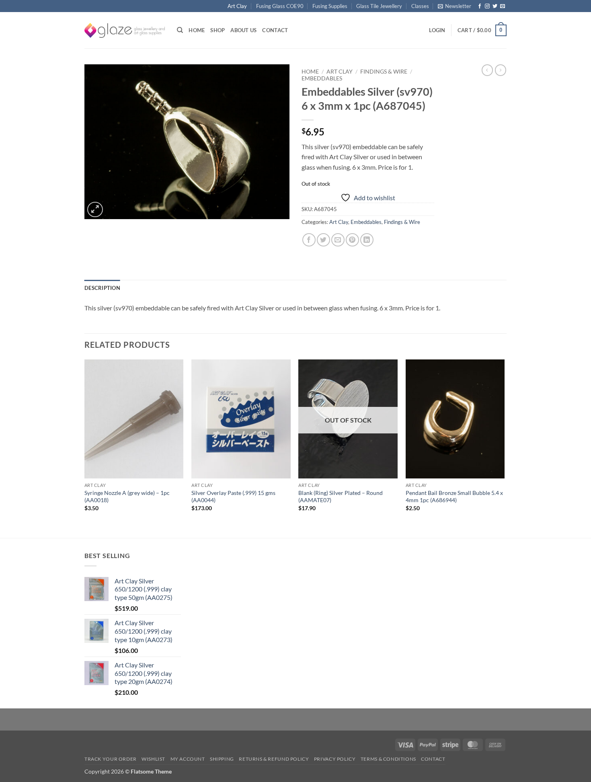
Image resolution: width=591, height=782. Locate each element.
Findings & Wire (383, 71)
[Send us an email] (502, 6)
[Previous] (85, 448)
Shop (217, 30)
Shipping (222, 759)
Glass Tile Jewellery (379, 6)
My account (187, 759)
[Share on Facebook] (309, 239)
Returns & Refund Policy (274, 759)
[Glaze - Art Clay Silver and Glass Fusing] (124, 30)
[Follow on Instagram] (487, 6)
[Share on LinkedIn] (366, 239)
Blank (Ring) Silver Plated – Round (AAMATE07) (340, 496)
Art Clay (237, 6)
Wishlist (153, 759)
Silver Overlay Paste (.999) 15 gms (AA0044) (233, 496)
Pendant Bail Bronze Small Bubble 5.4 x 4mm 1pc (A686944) (454, 496)
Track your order (110, 759)
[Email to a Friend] (338, 239)
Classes (420, 6)
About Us (243, 30)
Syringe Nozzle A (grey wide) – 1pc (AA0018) (127, 496)
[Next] (504, 448)
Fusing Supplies (329, 6)
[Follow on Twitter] (494, 6)
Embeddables (322, 78)
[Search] (180, 30)
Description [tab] (102, 288)
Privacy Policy (335, 759)
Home (197, 30)
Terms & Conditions (388, 759)
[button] (454, 6)
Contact (275, 30)
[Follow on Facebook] (479, 6)
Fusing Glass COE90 (280, 6)
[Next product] (487, 70)
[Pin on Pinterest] (352, 239)
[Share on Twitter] (323, 239)
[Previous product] (500, 70)
